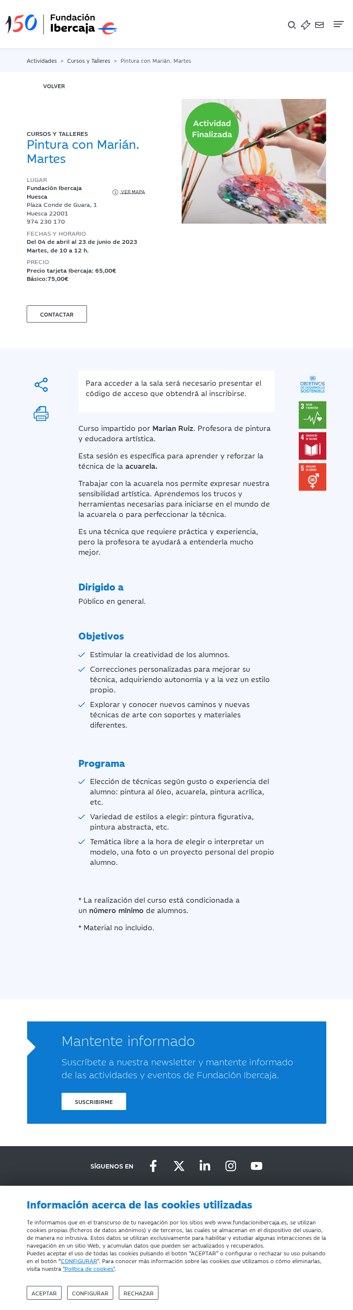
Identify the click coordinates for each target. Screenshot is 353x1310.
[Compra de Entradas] (305, 24)
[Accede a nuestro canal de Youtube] (257, 1166)
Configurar (90, 1293)
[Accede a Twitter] (179, 1166)
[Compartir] (41, 384)
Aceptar (44, 1293)
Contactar (57, 314)
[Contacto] (319, 24)
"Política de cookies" (89, 1268)
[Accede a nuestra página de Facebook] (153, 1166)
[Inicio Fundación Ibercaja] (61, 24)
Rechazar (139, 1293)
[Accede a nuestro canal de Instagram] (231, 1166)
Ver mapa (132, 191)
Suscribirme (94, 1101)
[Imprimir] (41, 413)
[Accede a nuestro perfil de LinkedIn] (205, 1166)
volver (54, 85)
